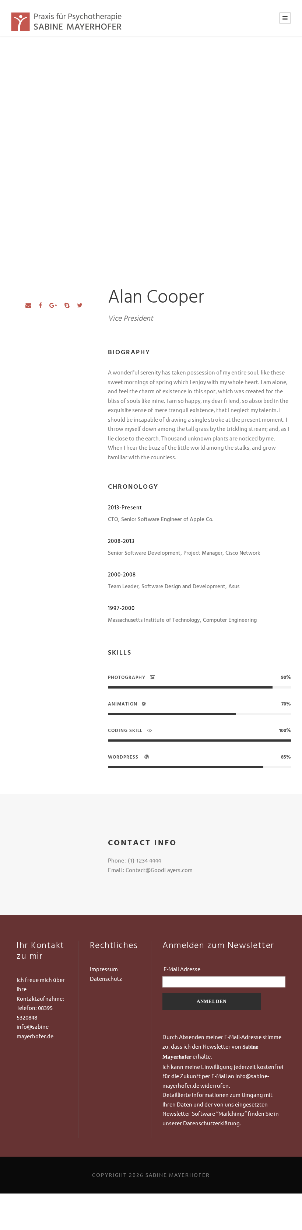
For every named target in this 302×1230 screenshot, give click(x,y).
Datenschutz (106, 978)
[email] (28, 305)
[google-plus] (53, 305)
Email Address (223, 969)
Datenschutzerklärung (211, 1122)
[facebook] (40, 305)
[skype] (67, 305)
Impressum (104, 968)
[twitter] (79, 305)
